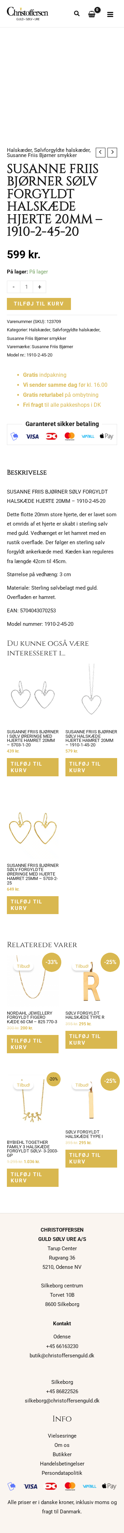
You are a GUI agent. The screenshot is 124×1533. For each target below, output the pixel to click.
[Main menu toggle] (110, 14)
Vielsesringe (62, 1436)
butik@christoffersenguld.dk (62, 1356)
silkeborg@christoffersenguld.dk (62, 1401)
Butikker (62, 1454)
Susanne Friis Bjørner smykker (42, 155)
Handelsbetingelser (62, 1464)
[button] (77, 14)
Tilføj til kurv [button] (26, 767)
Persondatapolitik (62, 1473)
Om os (62, 1445)
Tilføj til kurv (39, 304)
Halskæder (19, 150)
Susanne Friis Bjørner (52, 346)
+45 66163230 (62, 1346)
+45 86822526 (62, 1391)
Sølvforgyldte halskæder (62, 150)
